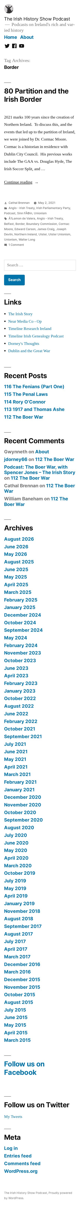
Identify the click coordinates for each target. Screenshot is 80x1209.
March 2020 (18, 865)
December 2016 (22, 964)
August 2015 (18, 1002)
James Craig (46, 229)
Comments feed (22, 1163)
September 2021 (23, 736)
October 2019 (19, 873)
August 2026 (19, 539)
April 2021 (16, 767)
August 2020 (19, 827)
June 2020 (16, 843)
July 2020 (15, 835)
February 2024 (21, 645)
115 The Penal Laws (26, 394)
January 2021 (19, 789)
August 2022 (19, 706)
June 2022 (16, 713)
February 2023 (20, 683)
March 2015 (17, 1040)
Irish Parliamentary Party (53, 208)
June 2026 (16, 546)
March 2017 (17, 956)
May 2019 (15, 888)
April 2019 (16, 896)
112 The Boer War (23, 417)
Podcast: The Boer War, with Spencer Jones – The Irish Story (39, 469)
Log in (11, 1148)
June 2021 (16, 751)
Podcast (9, 213)
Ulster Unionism (59, 234)
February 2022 (20, 721)
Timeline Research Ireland (29, 328)
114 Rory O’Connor (25, 402)
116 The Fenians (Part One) (34, 386)
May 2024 (15, 638)
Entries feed (18, 1156)
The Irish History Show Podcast (37, 19)
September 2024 (23, 630)
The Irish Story (20, 314)
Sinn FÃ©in (24, 213)
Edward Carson (25, 229)
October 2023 (20, 660)
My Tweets (13, 1116)
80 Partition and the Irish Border (36, 95)
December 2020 (22, 797)
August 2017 (18, 934)
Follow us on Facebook (24, 1068)
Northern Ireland (25, 234)
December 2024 (22, 615)
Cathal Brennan (19, 203)
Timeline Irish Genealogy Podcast (36, 336)
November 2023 (22, 653)
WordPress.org (21, 1171)
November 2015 (22, 987)
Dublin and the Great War (29, 350)
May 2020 (15, 850)
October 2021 (19, 729)
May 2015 (15, 1025)
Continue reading (21, 182)
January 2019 (19, 903)
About (27, 37)
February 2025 (20, 600)
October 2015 (19, 994)
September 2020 (23, 820)
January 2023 (19, 691)
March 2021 (17, 774)
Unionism (40, 213)
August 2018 (18, 918)
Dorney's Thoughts (23, 343)
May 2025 (15, 577)
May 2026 (15, 554)
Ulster (43, 234)
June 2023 (16, 668)
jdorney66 (15, 459)
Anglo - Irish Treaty (22, 208)
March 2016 (17, 972)
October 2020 (20, 812)
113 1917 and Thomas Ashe (34, 409)
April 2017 (15, 949)
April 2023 (16, 675)
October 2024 (20, 622)
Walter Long (27, 239)
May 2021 (15, 759)
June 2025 (16, 569)
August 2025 (19, 562)
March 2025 (17, 592)
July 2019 (15, 881)
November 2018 (22, 911)
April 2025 (16, 584)
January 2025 (19, 607)
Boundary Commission (41, 224)
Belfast (9, 224)
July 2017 (15, 941)
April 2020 (16, 858)
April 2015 (16, 1032)
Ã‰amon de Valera (22, 218)
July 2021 (15, 744)
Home (10, 37)
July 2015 (15, 1010)
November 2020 (22, 805)
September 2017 (23, 926)
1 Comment (16, 245)
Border (20, 224)
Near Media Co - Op (25, 321)
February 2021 (20, 782)
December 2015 (22, 979)
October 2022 (20, 698)
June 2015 (16, 1017)
